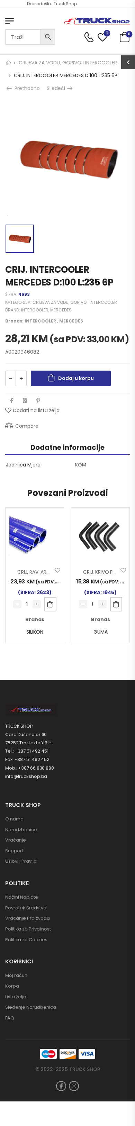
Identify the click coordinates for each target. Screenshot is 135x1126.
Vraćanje (15, 840)
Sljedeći (58, 88)
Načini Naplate (21, 897)
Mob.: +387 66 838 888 (29, 768)
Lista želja (15, 996)
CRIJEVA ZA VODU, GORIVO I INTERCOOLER (68, 62)
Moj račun (16, 975)
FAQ (9, 1018)
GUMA (100, 631)
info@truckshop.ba (26, 776)
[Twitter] (25, 400)
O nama (14, 819)
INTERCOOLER (34, 310)
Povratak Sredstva (25, 908)
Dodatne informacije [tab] (67, 447)
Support (14, 850)
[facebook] (61, 1086)
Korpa (12, 986)
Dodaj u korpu (76, 378)
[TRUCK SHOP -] (97, 21)
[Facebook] (11, 400)
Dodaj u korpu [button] (50, 604)
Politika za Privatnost (28, 929)
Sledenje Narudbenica (30, 1007)
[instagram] (74, 1086)
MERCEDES (61, 310)
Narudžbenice (21, 829)
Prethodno (25, 88)
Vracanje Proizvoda (27, 918)
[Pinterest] (38, 400)
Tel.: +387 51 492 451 (26, 751)
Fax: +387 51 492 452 (27, 759)
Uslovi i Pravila (21, 861)
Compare (26, 426)
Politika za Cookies (26, 939)
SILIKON (34, 631)
